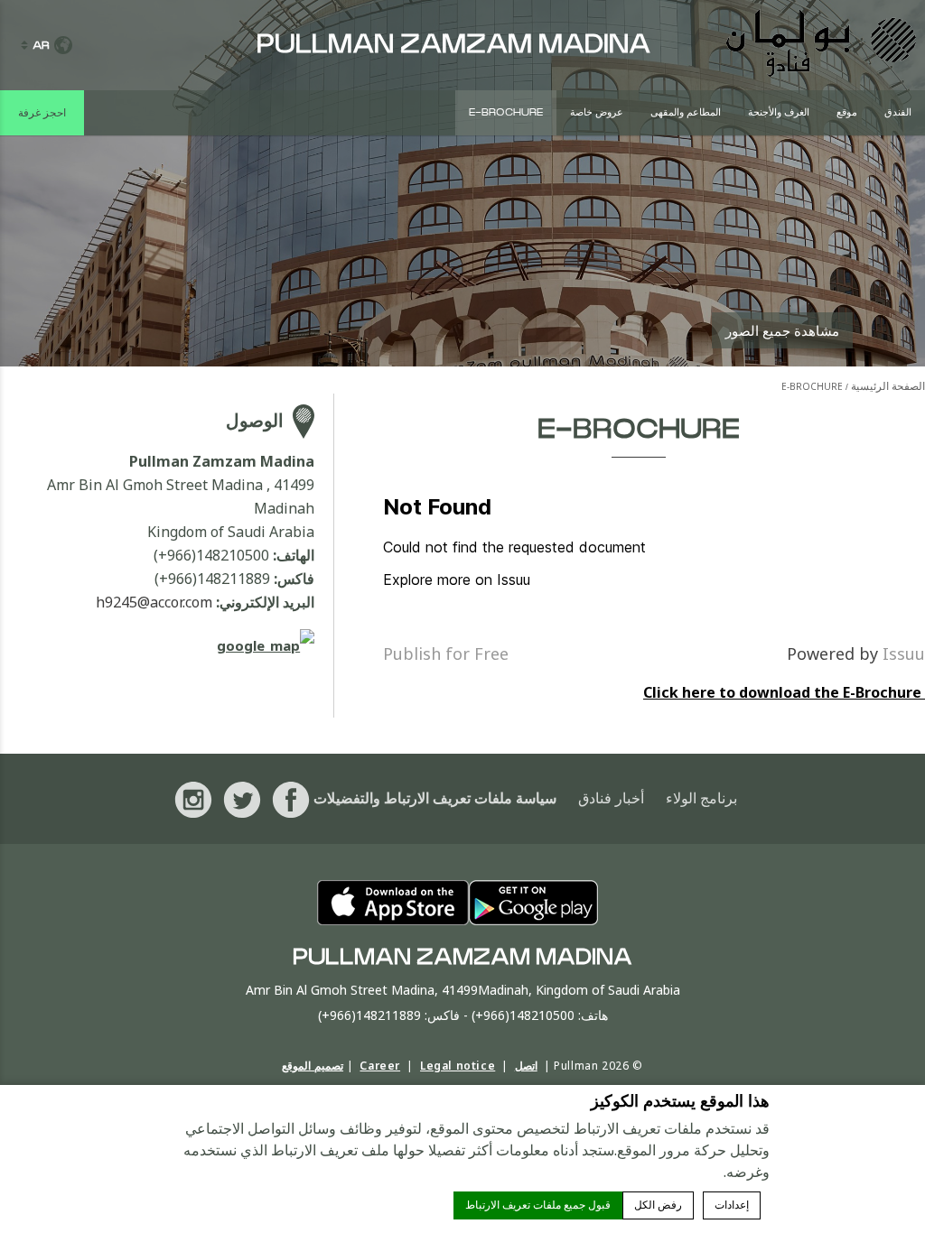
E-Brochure (506, 112)
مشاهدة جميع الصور (782, 330)
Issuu (904, 653)
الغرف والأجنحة (778, 112)
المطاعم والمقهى (685, 112)
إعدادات (732, 1205)
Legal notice (457, 1065)
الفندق (897, 112)
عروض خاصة (596, 112)
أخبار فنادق (611, 799)
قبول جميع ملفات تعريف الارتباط (538, 1205)
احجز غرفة (42, 112)
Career (380, 1065)
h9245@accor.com (154, 602)
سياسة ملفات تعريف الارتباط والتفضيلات (434, 799)
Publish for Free (446, 653)
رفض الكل (658, 1205)
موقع (846, 112)
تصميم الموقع (312, 1065)
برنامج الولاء (701, 799)
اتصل (526, 1065)
